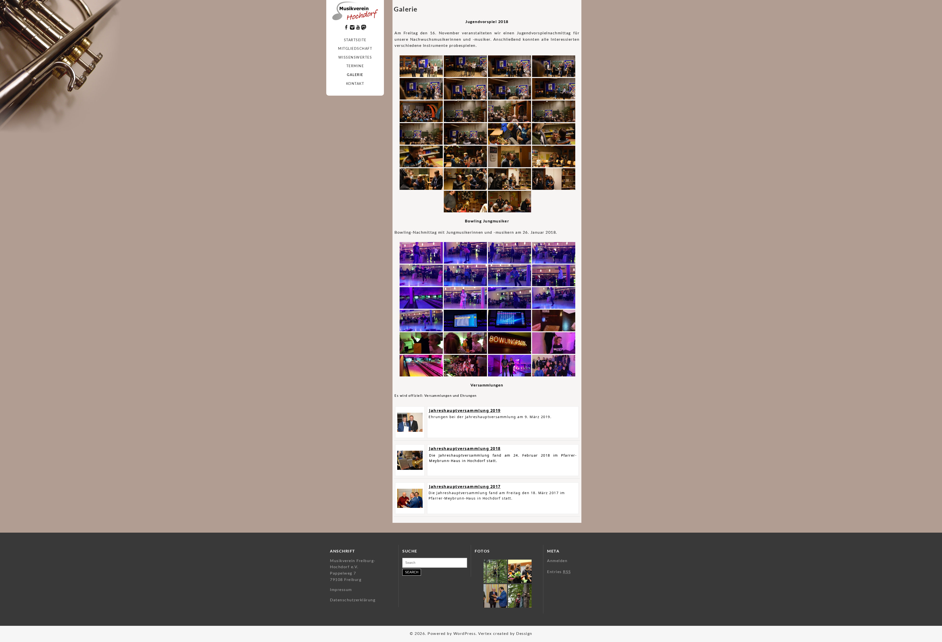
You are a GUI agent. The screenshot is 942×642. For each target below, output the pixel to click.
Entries (559, 572)
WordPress (464, 634)
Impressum (341, 590)
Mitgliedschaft (355, 49)
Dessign (524, 634)
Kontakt (355, 84)
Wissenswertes (355, 57)
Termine (355, 66)
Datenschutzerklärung (352, 600)
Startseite (355, 40)
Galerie (355, 75)
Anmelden (557, 561)
